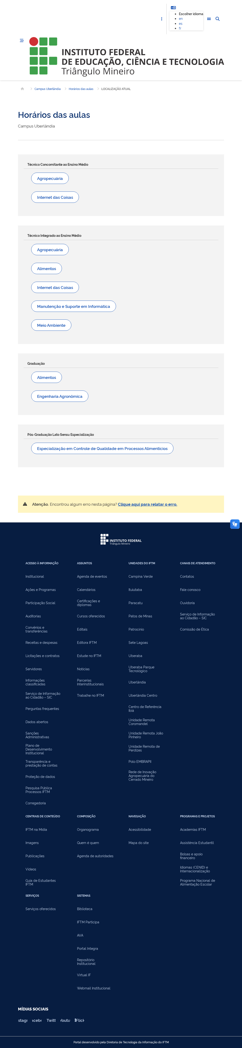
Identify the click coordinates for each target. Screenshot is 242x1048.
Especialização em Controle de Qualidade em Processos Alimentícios (102, 448)
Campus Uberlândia (48, 89)
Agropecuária (50, 178)
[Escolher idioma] (173, 7)
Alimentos (46, 268)
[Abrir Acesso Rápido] (161, 19)
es (180, 23)
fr (180, 28)
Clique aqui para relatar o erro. (147, 504)
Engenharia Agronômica (59, 396)
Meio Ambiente (51, 325)
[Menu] (22, 40)
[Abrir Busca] (217, 19)
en (181, 18)
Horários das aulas (81, 89)
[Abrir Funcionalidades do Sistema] (209, 19)
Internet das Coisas (55, 197)
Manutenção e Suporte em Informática (73, 306)
